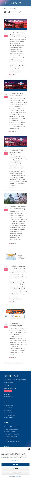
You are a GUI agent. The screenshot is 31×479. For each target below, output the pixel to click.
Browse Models (10, 405)
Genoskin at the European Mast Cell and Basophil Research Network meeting (17, 35)
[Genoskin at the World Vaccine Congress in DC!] (15, 85)
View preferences (15, 473)
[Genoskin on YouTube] (9, 385)
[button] (28, 449)
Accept (15, 464)
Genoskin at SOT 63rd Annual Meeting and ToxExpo (16, 152)
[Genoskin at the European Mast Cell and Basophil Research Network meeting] (15, 24)
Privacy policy (18, 476)
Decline (15, 469)
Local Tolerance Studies (12, 429)
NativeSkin (9, 408)
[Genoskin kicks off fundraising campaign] (15, 314)
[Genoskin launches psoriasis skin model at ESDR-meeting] (15, 256)
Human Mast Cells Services (13, 441)
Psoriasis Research (10, 431)
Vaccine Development (11, 436)
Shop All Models (10, 417)
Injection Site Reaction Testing (13, 426)
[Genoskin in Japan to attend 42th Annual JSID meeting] (15, 198)
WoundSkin (9, 412)
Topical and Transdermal (12, 439)
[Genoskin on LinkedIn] (5, 385)
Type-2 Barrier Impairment (12, 434)
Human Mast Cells (10, 415)
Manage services (15, 460)
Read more (13, 74)
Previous (7, 363)
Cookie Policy (12, 476)
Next (21, 363)
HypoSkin (8, 410)
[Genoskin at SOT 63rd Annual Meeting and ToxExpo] (15, 141)
